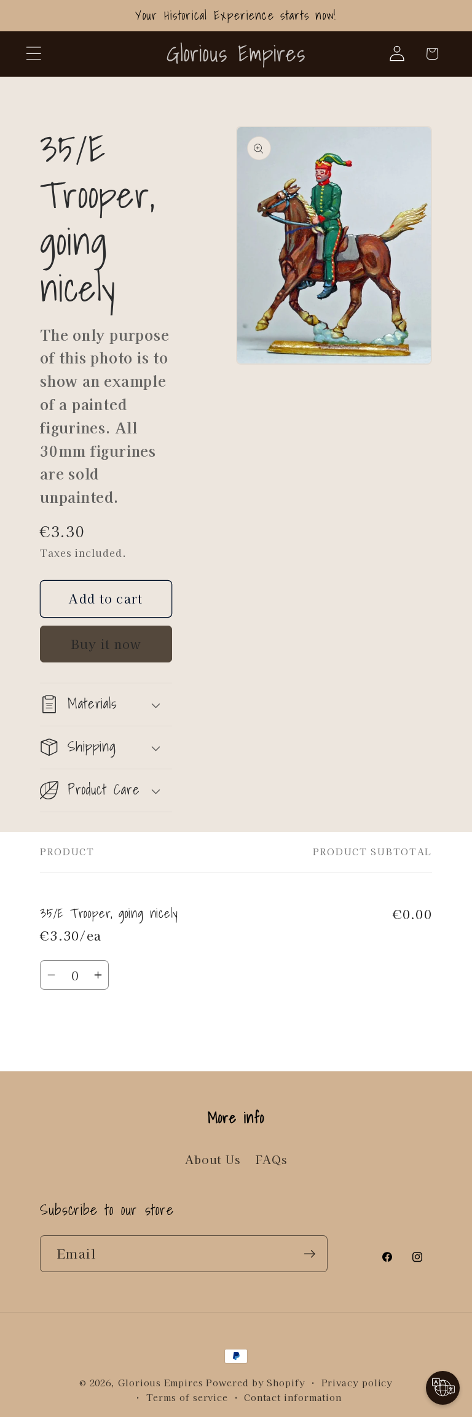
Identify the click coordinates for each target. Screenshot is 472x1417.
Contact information (293, 1397)
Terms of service (187, 1397)
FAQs (271, 1159)
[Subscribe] (309, 1254)
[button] (33, 53)
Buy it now (106, 644)
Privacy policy (357, 1382)
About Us (212, 1159)
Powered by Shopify (255, 1382)
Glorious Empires (160, 1382)
